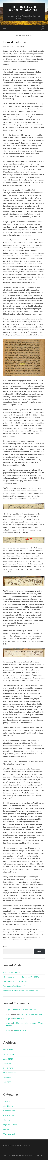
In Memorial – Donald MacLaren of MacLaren (20, 991)
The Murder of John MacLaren (15, 981)
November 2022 (9, 1073)
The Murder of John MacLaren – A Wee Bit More (22, 977)
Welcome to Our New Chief (13, 986)
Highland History (10, 1124)
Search (5, 947)
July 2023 (7, 1063)
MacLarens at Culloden (12, 972)
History (6, 1129)
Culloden (6, 1120)
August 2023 (8, 1059)
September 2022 (9, 1077)
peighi (8, 1010)
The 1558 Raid (18, 1018)
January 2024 (8, 1054)
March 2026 (8, 1049)
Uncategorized (9, 1134)
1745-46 (6, 1101)
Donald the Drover (15, 42)
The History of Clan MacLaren (24, 8)
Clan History (8, 1106)
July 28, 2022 (8, 46)
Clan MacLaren (9, 1111)
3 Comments (20, 46)
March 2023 (8, 1068)
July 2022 (7, 1082)
